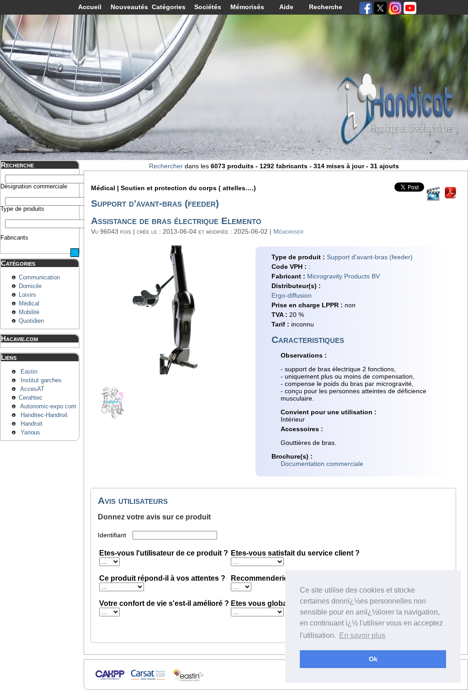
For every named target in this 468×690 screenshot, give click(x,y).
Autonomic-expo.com (48, 406)
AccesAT (32, 389)
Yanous (30, 432)
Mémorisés (247, 7)
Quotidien (31, 321)
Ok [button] (373, 659)
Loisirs (27, 295)
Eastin (29, 372)
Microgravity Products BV (343, 276)
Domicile (30, 286)
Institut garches (41, 380)
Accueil (89, 7)
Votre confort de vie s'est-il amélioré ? (164, 603)
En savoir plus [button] (362, 635)
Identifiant (113, 535)
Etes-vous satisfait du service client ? (295, 553)
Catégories (169, 7)
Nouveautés (129, 7)
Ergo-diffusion (291, 295)
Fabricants (14, 238)
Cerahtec (31, 398)
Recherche (325, 7)
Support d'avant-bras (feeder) (370, 257)
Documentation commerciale (322, 463)
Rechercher (166, 166)
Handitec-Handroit (44, 415)
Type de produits (22, 209)
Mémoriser (288, 231)
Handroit (32, 424)
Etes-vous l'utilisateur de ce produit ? (163, 553)
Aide (286, 7)
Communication (39, 277)
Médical (29, 303)
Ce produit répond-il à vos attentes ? (162, 578)
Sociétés (207, 7)
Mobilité (29, 312)
